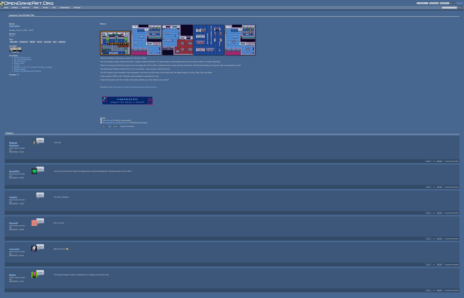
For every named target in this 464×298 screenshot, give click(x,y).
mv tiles (17, 65)
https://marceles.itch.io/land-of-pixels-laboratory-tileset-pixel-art (133, 87)
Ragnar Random (14, 144)
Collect (36, 7)
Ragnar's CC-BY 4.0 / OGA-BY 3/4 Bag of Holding (33, 67)
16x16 (32, 42)
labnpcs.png (107, 120)
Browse (15, 7)
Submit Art (25, 7)
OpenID (422, 3)
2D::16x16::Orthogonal (22, 59)
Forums (45, 7)
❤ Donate (77, 7)
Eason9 (13, 223)
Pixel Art (13, 42)
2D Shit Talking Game (22, 57)
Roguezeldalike (20, 69)
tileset (39, 42)
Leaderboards (64, 7)
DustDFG (14, 171)
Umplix (13, 197)
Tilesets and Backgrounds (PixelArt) (27, 71)
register (115, 126)
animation (62, 42)
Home (6, 7)
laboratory (23, 42)
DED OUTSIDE (19, 61)
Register (460, 3)
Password (443, 3)
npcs (54, 42)
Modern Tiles (19, 63)
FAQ (54, 7)
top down (47, 42)
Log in (104, 126)
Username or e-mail (434, 3)
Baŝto (12, 275)
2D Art (11, 36)
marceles (14, 26)
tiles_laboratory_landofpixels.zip (115, 123)
